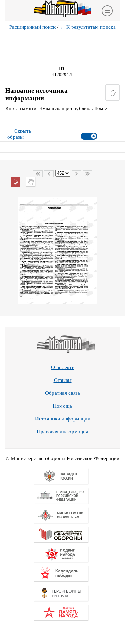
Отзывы (63, 380)
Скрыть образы (19, 134)
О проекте (62, 367)
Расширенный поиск (32, 27)
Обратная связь (62, 393)
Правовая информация (62, 431)
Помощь (62, 406)
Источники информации (62, 419)
